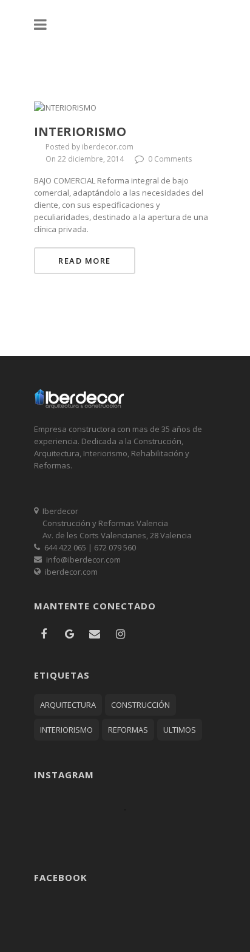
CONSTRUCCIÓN (140, 704)
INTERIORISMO (66, 729)
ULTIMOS (179, 729)
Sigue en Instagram (132, 831)
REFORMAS (128, 729)
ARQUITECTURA (68, 704)
